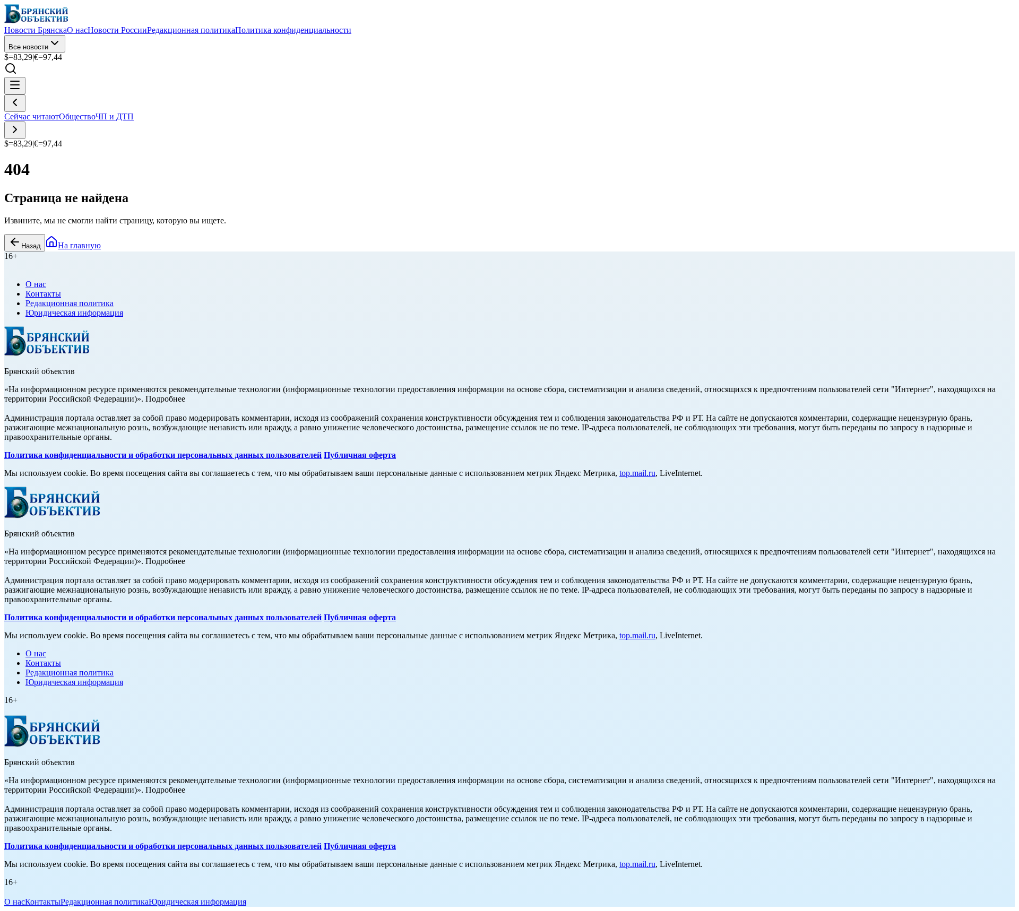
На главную (79, 245)
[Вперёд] (14, 130)
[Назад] (14, 103)
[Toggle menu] (14, 85)
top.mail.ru (637, 473)
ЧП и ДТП (115, 116)
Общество (77, 116)
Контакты (43, 293)
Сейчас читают (31, 116)
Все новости (28, 47)
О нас (35, 284)
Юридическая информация (74, 312)
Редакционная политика (69, 303)
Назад (31, 246)
